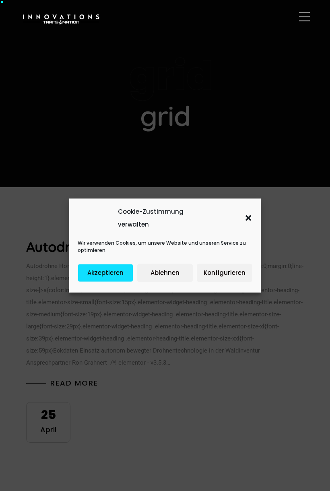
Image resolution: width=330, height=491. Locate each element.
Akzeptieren (105, 272)
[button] (248, 218)
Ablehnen (165, 272)
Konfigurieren (224, 272)
